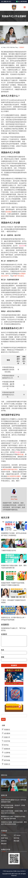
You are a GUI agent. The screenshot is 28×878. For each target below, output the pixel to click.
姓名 (2, 650)
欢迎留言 (4, 634)
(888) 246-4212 (7, 1)
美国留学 (21, 47)
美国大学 (7, 737)
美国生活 (7, 764)
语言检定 (9, 212)
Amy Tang (14, 499)
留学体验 (7, 760)
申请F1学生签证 (18, 276)
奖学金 (6, 745)
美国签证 (7, 729)
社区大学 (22, 246)
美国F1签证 (4, 838)
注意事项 (7, 753)
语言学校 (7, 741)
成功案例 (7, 733)
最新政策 (7, 749)
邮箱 (2, 657)
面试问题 (21, 454)
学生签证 (18, 452)
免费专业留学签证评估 (10, 469)
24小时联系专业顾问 (14, 476)
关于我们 (3, 835)
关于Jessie (17, 835)
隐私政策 (3, 843)
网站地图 (16, 841)
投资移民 (7, 756)
